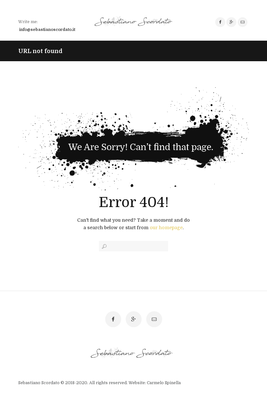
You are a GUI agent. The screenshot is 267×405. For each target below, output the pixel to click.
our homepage (166, 227)
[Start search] (103, 246)
